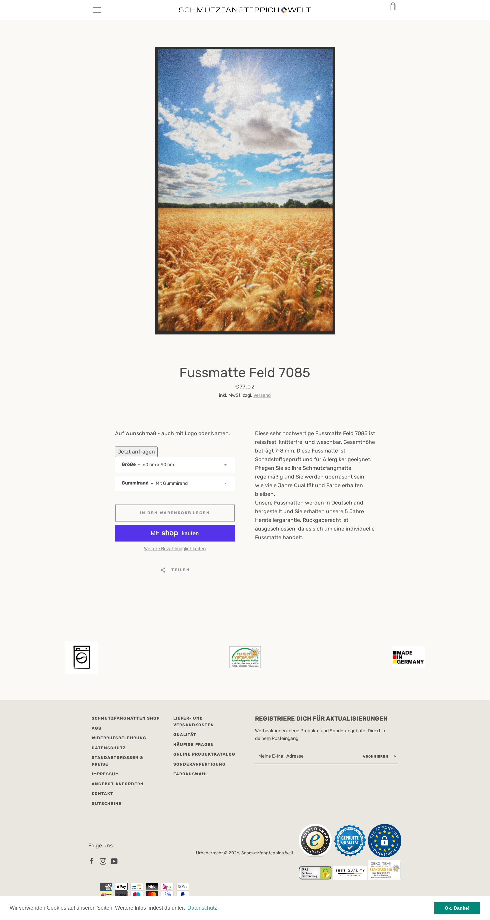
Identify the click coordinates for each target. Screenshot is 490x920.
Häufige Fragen (193, 744)
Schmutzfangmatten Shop (126, 718)
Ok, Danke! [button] (457, 908)
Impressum (105, 774)
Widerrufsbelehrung (119, 738)
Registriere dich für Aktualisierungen (321, 718)
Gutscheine (107, 803)
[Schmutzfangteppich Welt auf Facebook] (91, 861)
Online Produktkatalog (204, 754)
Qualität (184, 734)
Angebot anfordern (118, 784)
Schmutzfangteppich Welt (267, 852)
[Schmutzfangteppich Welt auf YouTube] (114, 861)
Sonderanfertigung (199, 764)
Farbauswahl (190, 774)
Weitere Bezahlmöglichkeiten (175, 549)
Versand (262, 395)
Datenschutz (109, 748)
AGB (96, 728)
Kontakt (102, 793)
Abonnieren (376, 757)
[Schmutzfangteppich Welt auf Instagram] (103, 861)
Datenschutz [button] (202, 908)
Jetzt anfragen (136, 451)
